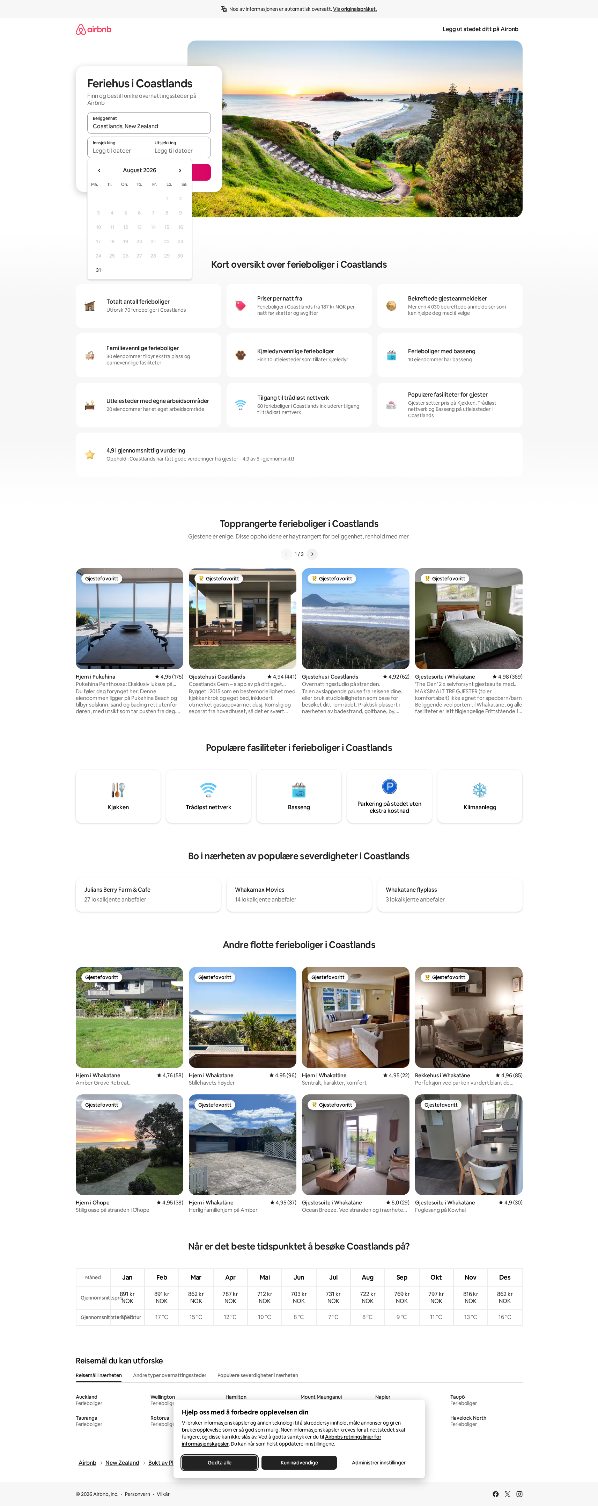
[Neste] (312, 554)
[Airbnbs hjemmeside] (93, 29)
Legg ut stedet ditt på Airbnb (480, 29)
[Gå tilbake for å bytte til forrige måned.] (99, 170)
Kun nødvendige (299, 1463)
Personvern (137, 1494)
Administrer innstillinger (379, 1463)
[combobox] (149, 126)
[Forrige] (286, 554)
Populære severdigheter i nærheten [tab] (257, 1375)
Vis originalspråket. (355, 9)
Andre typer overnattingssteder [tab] (169, 1375)
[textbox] (118, 150)
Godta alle (219, 1463)
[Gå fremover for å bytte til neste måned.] (180, 170)
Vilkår (163, 1494)
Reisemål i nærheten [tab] (99, 1375)
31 (98, 270)
